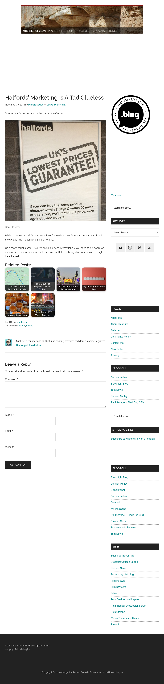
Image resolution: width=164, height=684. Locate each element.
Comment (11, 379)
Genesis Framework (91, 672)
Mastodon (116, 195)
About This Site (119, 324)
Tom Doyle (117, 389)
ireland (29, 325)
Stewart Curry (118, 521)
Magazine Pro (69, 672)
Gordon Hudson (119, 377)
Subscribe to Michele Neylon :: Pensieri (133, 438)
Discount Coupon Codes (124, 561)
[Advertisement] (82, 60)
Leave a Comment (56, 104)
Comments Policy (121, 336)
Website (9, 446)
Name (9, 414)
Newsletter (117, 349)
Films (114, 593)
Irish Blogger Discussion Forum (128, 605)
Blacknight (22, 345)
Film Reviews (118, 586)
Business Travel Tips (122, 555)
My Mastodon (118, 508)
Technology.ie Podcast (123, 527)
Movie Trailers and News (125, 618)
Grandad (115, 502)
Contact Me (117, 342)
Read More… (36, 345)
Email (9, 430)
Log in (119, 672)
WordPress (108, 672)
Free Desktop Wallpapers (125, 599)
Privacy (115, 355)
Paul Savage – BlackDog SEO (127, 402)
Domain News (119, 568)
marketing (22, 322)
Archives (116, 330)
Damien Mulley (119, 396)
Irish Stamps (118, 612)
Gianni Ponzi (118, 489)
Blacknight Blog (119, 383)
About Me (116, 317)
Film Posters (118, 580)
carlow (22, 325)
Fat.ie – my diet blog (122, 574)
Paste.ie (115, 624)
